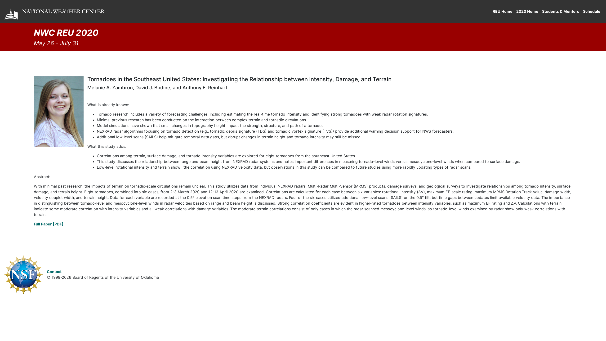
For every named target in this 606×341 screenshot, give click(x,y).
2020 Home (527, 11)
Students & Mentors (560, 11)
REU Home (502, 11)
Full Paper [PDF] (48, 224)
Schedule (591, 11)
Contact (54, 271)
